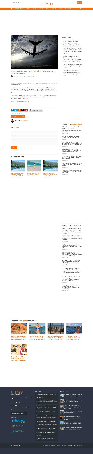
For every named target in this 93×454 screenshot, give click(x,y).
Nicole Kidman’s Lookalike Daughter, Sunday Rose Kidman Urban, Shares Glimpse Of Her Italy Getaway (72, 49)
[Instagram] (14, 2)
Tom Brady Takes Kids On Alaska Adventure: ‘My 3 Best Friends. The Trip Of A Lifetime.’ (73, 407)
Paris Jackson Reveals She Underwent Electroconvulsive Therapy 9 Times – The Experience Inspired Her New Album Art (72, 143)
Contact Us (70, 445)
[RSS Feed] (22, 402)
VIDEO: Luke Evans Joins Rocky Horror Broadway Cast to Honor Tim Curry (71, 137)
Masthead (53, 445)
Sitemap (64, 445)
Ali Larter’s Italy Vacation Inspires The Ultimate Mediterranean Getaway (73, 395)
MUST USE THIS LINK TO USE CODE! (20, 101)
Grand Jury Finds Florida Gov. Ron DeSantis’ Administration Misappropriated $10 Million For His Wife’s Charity (70, 286)
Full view (54, 60)
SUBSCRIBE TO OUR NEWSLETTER (19, 413)
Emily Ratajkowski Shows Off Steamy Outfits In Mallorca (73, 411)
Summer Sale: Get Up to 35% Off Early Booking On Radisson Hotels (34, 174)
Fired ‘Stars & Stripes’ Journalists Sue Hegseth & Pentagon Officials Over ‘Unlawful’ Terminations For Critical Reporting (71, 262)
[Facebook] (12, 2)
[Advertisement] (46, 22)
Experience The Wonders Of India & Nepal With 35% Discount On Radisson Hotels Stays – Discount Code (50, 175)
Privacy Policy (46, 445)
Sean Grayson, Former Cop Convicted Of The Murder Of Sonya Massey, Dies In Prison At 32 (72, 164)
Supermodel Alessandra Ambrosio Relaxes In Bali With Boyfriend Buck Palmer (72, 418)
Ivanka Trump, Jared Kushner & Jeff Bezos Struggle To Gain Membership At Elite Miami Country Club (72, 157)
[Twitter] (16, 2)
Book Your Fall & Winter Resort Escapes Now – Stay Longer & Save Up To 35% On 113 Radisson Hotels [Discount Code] (18, 175)
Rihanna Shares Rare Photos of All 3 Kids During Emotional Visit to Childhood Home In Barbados (45, 434)
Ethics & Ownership (78, 445)
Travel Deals (21, 116)
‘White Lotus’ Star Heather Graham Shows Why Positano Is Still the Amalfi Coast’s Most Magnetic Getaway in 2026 (46, 396)
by (17, 76)
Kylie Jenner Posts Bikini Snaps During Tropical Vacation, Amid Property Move (73, 428)
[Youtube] (18, 2)
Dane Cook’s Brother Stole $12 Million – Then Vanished (71, 131)
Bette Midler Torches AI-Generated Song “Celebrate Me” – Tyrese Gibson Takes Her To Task (72, 171)
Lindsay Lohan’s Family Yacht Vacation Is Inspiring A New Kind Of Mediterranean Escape (72, 72)
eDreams (13, 83)
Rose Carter (24, 121)
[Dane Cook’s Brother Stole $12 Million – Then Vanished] (72, 127)
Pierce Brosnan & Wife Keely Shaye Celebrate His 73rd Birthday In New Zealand (72, 423)
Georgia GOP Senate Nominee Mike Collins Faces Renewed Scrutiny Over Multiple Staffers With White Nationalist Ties (72, 245)
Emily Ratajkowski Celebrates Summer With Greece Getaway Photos (73, 400)
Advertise (59, 445)
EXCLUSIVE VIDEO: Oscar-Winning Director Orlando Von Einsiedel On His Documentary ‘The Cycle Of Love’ (71, 150)
